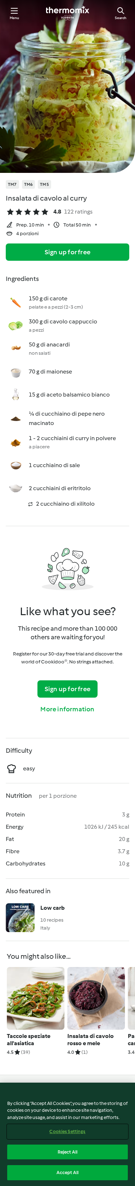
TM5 (44, 184)
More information (67, 709)
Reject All (67, 1152)
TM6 (28, 184)
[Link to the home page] (67, 13)
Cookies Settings (67, 1131)
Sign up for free (67, 252)
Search (120, 17)
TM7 (12, 184)
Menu (14, 17)
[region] (67, 1134)
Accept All (67, 1172)
